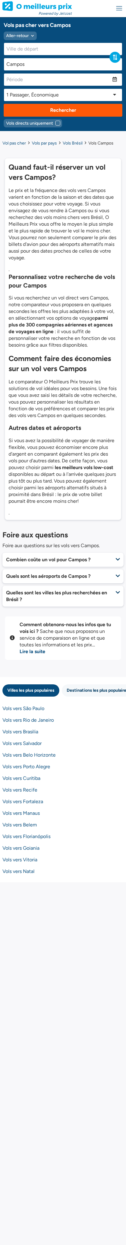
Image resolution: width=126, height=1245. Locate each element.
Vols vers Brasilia (20, 732)
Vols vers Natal (18, 871)
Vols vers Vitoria (19, 860)
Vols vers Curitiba (21, 778)
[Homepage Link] (37, 6)
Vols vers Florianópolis (26, 836)
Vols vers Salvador (22, 743)
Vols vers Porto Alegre (26, 766)
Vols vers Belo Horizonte (29, 755)
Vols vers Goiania (20, 848)
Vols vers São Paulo (23, 708)
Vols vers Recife (19, 790)
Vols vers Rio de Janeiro (28, 720)
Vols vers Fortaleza (22, 801)
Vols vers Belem (19, 825)
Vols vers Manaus (21, 813)
